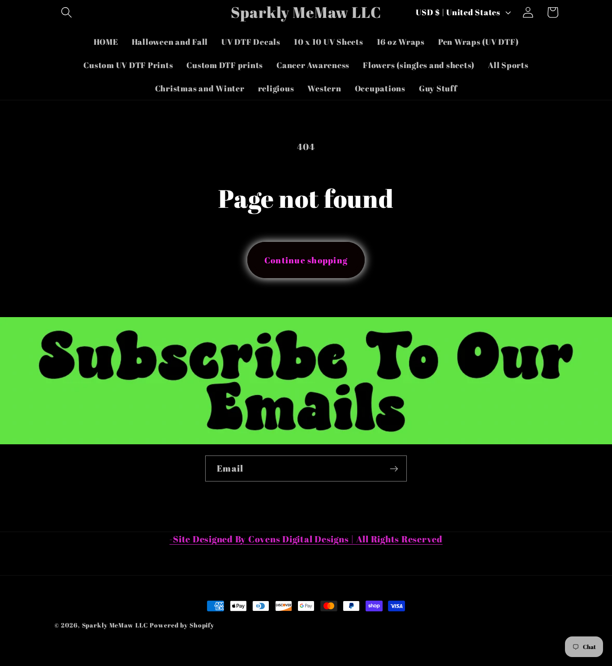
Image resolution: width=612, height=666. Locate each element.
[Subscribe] (394, 468)
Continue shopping (306, 260)
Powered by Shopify (182, 625)
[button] (66, 12)
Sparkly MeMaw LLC (115, 625)
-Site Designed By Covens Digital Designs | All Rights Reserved (306, 539)
